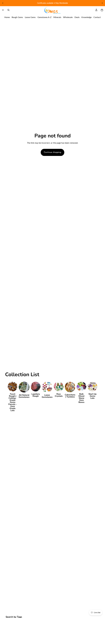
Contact (97, 17)
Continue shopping (52, 152)
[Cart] (102, 10)
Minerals (57, 17)
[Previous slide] (3, 3)
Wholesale (68, 17)
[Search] (8, 10)
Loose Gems (30, 17)
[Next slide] (102, 3)
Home (7, 17)
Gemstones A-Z (44, 17)
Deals (77, 17)
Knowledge (86, 17)
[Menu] (3, 10)
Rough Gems (17, 17)
